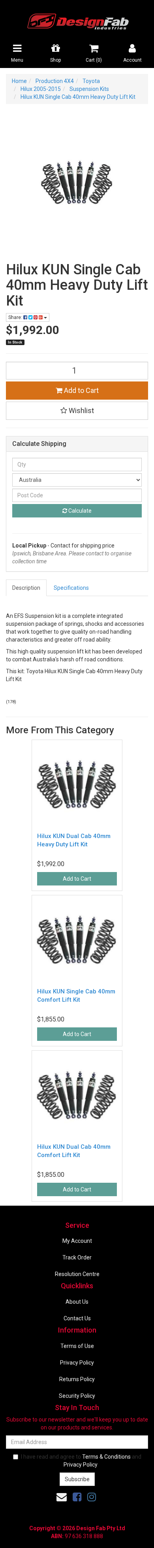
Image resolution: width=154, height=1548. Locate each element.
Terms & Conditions (106, 1457)
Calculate (79, 511)
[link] (77, 1497)
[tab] (26, 588)
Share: (15, 317)
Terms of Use (77, 1346)
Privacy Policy (77, 1362)
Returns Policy (77, 1379)
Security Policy (77, 1396)
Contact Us (77, 1318)
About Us (77, 1302)
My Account (77, 1241)
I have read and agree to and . (81, 1461)
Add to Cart (80, 390)
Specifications (71, 588)
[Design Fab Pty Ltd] (77, 20)
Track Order (77, 1257)
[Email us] (61, 1497)
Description (26, 588)
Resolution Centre (77, 1274)
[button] (77, 411)
